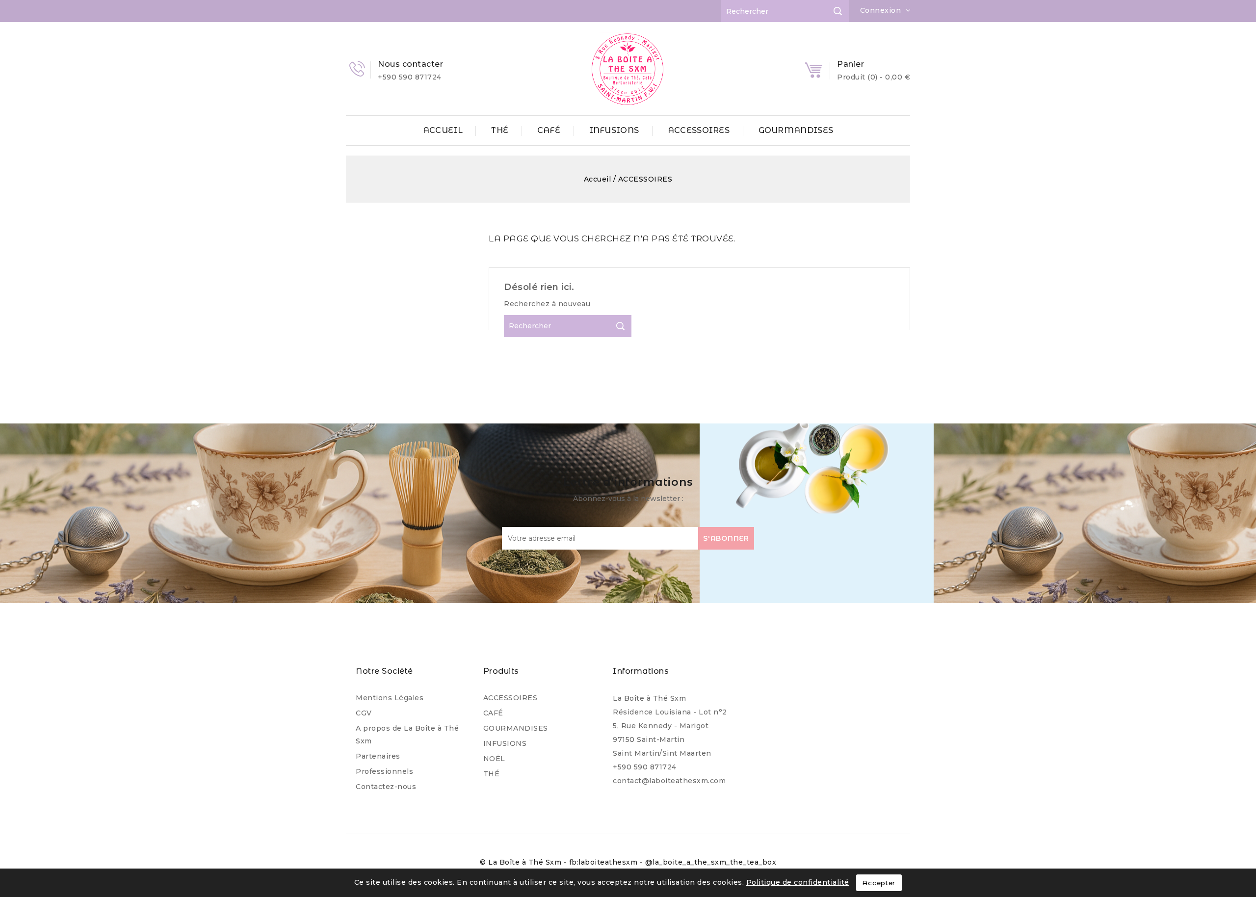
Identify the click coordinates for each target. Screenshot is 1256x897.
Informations (641, 671)
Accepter (879, 883)
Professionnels (384, 771)
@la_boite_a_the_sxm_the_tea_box (711, 862)
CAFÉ (548, 130)
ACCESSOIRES (699, 130)
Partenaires (378, 756)
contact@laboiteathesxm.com (669, 780)
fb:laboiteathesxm (604, 862)
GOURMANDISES (796, 130)
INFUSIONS (614, 130)
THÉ (499, 130)
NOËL (494, 758)
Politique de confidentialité (797, 882)
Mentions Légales (389, 697)
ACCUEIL (443, 130)
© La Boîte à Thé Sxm (522, 862)
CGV (364, 713)
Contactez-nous (386, 786)
